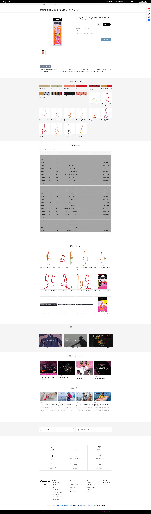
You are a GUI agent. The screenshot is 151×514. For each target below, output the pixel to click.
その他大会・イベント (75, 484)
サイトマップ (89, 489)
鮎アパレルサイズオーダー (58, 489)
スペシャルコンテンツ (74, 491)
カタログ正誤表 (56, 499)
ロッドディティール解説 (57, 492)
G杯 (71, 482)
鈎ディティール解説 (56, 494)
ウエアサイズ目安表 (56, 491)
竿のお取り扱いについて (91, 487)
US (44, 484)
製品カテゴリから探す (57, 482)
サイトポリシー (89, 491)
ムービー (71, 489)
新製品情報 (55, 484)
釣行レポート (72, 487)
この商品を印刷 (105, 39)
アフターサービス (56, 487)
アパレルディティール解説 (58, 496)
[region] (75, 191)
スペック (105, 24)
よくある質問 (89, 482)
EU (46, 484)
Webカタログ (55, 497)
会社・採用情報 (106, 482)
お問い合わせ (89, 484)
